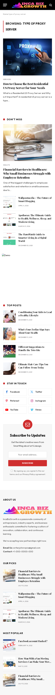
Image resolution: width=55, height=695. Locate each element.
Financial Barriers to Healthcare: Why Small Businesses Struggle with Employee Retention (27, 173)
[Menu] (5, 5)
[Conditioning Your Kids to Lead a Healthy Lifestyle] (9, 316)
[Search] (50, 5)
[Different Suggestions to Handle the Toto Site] (9, 351)
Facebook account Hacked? (33, 641)
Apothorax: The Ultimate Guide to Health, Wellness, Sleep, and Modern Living (34, 218)
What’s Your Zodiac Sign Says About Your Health (34, 331)
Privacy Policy (29, 474)
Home (5, 14)
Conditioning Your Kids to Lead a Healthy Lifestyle (35, 314)
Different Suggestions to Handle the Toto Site (31, 348)
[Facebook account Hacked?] (9, 645)
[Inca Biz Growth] (29, 5)
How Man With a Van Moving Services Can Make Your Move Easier (34, 662)
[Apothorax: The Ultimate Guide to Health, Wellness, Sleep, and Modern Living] (9, 219)
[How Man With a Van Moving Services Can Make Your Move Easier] (9, 663)
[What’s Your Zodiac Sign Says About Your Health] (9, 334)
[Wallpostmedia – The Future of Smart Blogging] (9, 202)
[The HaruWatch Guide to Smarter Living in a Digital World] (9, 238)
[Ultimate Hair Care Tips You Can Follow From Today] (9, 368)
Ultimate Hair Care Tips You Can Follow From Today (33, 366)
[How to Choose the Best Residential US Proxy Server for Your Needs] (27, 56)
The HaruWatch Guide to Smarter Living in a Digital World (32, 237)
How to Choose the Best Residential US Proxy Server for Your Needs (25, 86)
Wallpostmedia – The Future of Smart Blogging (34, 199)
